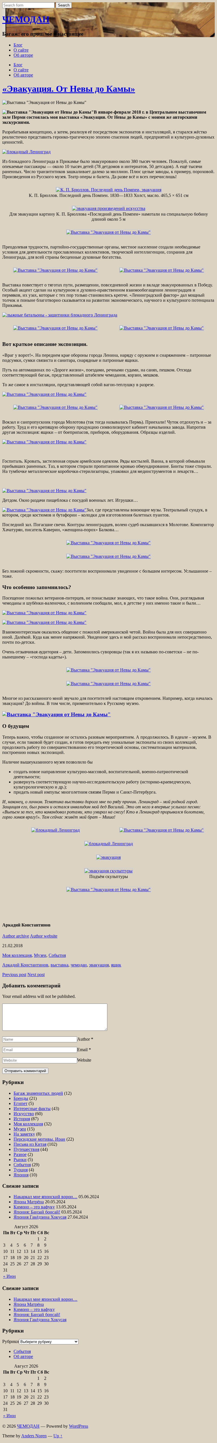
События (57, 955)
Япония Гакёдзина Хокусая (40, 1217)
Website (84, 1060)
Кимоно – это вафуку (34, 1206)
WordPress (78, 1426)
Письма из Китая (30, 1144)
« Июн (9, 1276)
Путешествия (26, 1149)
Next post (36, 974)
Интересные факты (32, 1108)
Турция (21, 1169)
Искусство (24, 1113)
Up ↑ (57, 1435)
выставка (59, 964)
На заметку (24, 1134)
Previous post (14, 974)
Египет (20, 1103)
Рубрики (10, 1341)
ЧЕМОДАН (25, 19)
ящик (116, 964)
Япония (21, 1174)
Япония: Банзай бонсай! (37, 1212)
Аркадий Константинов (25, 964)
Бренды (21, 1098)
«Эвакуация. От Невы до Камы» (68, 89)
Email (82, 1049)
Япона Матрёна (29, 1201)
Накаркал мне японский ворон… (45, 1196)
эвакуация (99, 964)
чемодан (79, 964)
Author (83, 1039)
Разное (20, 1154)
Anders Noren (34, 1435)
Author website (43, 936)
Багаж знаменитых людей (38, 1093)
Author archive (15, 936)
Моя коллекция (17, 955)
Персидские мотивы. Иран (39, 1139)
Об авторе (23, 55)
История (22, 1118)
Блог (18, 44)
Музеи (40, 955)
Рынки (20, 1159)
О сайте (21, 50)
